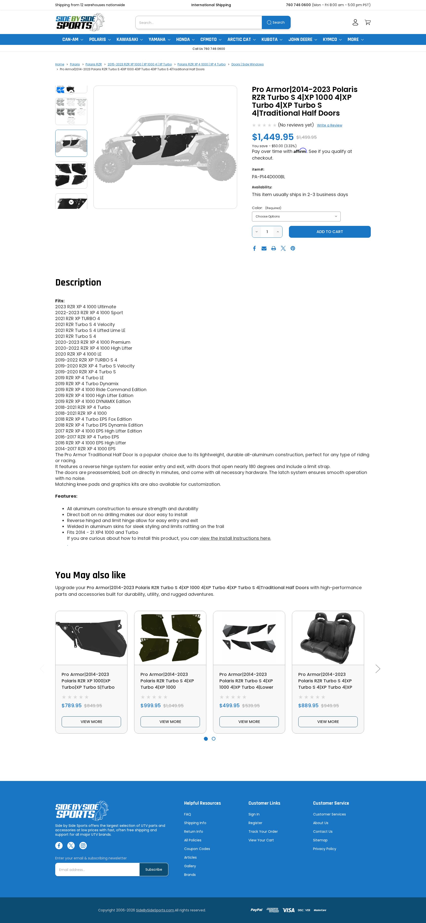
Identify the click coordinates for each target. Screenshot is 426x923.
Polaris (98, 39)
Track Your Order (263, 831)
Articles (190, 857)
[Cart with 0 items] (368, 22)
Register (255, 822)
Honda (183, 39)
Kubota (270, 39)
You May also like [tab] (90, 575)
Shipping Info (195, 822)
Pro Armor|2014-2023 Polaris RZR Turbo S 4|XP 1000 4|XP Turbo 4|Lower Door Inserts (246, 684)
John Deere (300, 39)
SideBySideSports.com (155, 910)
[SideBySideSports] (80, 22)
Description (78, 282)
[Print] (273, 248)
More (354, 39)
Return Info (193, 831)
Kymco (330, 39)
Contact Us (323, 831)
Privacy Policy (324, 848)
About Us (320, 822)
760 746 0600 (298, 4)
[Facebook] (254, 248)
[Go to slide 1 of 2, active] (206, 739)
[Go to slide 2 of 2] (213, 739)
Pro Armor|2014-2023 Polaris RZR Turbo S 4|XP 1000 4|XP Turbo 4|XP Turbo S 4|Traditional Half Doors (198, 587)
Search (279, 22)
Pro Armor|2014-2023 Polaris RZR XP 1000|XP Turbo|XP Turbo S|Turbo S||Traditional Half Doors (89, 684)
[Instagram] (83, 845)
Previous (71, 92)
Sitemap (320, 840)
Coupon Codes (197, 848)
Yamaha (157, 39)
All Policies (192, 840)
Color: (266, 208)
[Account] (355, 22)
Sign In (254, 814)
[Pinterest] (292, 248)
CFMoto (209, 39)
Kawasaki (128, 39)
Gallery (190, 866)
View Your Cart (261, 840)
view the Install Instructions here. (235, 538)
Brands (190, 874)
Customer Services (329, 814)
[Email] (264, 248)
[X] (283, 248)
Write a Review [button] (329, 125)
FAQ (187, 814)
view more (91, 721)
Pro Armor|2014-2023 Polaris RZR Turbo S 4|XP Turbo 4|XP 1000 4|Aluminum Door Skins (167, 684)
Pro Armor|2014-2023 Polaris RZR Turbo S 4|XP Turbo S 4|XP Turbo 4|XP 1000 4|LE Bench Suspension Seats (325, 687)
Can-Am (70, 39)
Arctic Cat (240, 39)
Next (71, 202)
